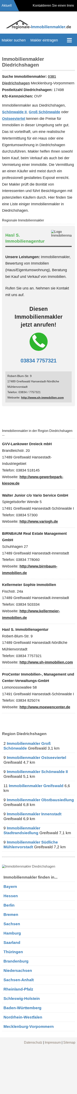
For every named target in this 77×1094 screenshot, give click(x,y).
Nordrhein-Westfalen (22, 1017)
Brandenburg (16, 961)
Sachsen (11, 923)
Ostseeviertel (13, 119)
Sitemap (69, 1042)
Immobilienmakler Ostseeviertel (36, 757)
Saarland (11, 942)
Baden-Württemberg (22, 1007)
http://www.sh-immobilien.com (42, 397)
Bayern (10, 886)
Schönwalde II (14, 112)
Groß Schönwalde (44, 112)
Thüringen (13, 951)
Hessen (10, 895)
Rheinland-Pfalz (18, 989)
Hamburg (12, 933)
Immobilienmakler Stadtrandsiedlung (21, 830)
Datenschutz (33, 1042)
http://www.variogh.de (39, 521)
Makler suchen (14, 40)
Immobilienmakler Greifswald (36, 785)
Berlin (9, 905)
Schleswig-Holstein (21, 998)
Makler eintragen (44, 40)
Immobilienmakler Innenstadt (34, 814)
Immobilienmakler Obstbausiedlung (40, 799)
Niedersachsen (17, 970)
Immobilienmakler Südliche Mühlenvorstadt (30, 844)
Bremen (10, 914)
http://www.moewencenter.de (45, 707)
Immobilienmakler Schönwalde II (37, 771)
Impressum (53, 1042)
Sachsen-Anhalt (18, 979)
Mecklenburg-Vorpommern (28, 1026)
